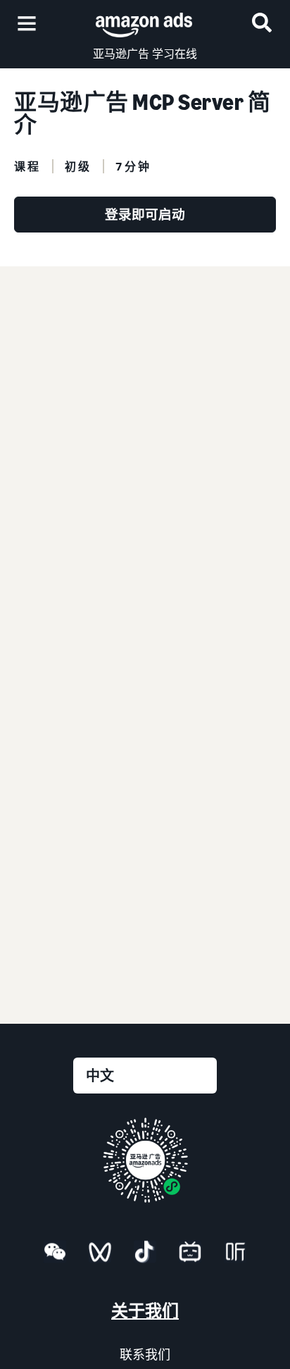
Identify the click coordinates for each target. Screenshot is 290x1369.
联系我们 (145, 1354)
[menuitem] (54, 1254)
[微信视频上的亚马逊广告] (100, 1257)
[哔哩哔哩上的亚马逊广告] (190, 1257)
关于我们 (145, 1310)
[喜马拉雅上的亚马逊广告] (235, 1257)
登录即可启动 (145, 214)
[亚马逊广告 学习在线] (144, 23)
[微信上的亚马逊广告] (55, 1257)
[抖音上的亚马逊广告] (145, 1257)
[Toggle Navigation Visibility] (26, 24)
